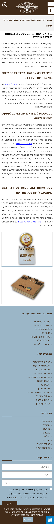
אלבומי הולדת (43, 380)
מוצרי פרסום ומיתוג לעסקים (29, 221)
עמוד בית (46, 421)
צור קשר (46, 428)
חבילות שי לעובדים (41, 344)
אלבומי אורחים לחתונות (39, 377)
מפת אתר (45, 440)
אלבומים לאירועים (41, 365)
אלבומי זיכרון (44, 388)
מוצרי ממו (45, 332)
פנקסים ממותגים (42, 329)
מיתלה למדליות (43, 340)
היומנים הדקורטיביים (24, 143)
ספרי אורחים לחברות (40, 336)
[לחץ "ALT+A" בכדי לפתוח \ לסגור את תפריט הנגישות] (50, 520)
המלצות (46, 436)
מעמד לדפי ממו (11, 84)
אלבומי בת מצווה (42, 373)
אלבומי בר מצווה (42, 369)
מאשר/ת (28, 519)
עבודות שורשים (43, 396)
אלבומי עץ (45, 384)
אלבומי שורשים (43, 399)
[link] (4, 4)
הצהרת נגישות (43, 444)
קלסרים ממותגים (42, 325)
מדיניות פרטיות (43, 447)
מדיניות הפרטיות (18, 497)
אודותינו (46, 425)
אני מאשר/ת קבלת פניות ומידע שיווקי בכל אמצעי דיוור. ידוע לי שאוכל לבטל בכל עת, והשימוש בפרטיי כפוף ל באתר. (26, 493)
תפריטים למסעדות (41, 361)
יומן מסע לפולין (43, 403)
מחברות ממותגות (42, 321)
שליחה (9, 504)
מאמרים (46, 432)
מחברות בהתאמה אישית (38, 392)
